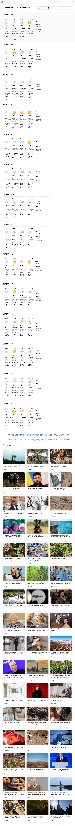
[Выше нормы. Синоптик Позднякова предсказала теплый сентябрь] (37, 554)
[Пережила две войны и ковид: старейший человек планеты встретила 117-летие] (14, 624)
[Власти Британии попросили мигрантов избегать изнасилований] (37, 671)
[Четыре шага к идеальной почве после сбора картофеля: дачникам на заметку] (37, 717)
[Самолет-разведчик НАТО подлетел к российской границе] (37, 600)
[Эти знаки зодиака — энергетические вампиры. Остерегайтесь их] (61, 460)
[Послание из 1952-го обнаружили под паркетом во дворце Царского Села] (61, 507)
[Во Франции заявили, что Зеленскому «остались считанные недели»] (37, 483)
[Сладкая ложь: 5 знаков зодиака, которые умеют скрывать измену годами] (61, 600)
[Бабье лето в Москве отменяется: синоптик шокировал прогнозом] (14, 647)
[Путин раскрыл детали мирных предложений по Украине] (61, 764)
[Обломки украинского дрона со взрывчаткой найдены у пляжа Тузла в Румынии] (61, 788)
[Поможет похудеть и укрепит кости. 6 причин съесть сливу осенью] (14, 530)
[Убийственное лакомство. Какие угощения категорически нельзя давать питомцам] (61, 717)
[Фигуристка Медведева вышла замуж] (61, 624)
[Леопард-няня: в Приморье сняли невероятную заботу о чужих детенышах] (37, 577)
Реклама (12, 825)
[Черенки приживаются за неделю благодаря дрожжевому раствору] (61, 671)
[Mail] (2, 2)
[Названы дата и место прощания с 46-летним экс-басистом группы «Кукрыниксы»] (61, 741)
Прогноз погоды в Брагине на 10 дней (21, 435)
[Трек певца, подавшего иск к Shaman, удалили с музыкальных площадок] (14, 671)
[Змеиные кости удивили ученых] (37, 741)
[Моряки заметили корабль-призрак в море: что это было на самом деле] (37, 764)
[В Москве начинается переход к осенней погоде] (61, 811)
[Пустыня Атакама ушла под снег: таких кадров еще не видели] (61, 647)
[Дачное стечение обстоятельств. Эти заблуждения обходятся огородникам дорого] (14, 764)
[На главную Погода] (6, 2)
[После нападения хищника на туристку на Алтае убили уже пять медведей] (14, 483)
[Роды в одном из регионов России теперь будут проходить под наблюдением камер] (61, 577)
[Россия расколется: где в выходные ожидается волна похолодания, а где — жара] (37, 530)
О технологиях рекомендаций (43, 825)
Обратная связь (54, 825)
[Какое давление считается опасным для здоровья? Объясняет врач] (37, 507)
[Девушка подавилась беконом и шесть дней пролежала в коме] (14, 694)
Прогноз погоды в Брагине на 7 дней (59, 434)
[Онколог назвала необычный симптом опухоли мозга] (61, 694)
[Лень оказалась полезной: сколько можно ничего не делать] (37, 647)
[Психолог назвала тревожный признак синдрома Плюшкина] (14, 811)
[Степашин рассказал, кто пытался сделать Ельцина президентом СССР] (14, 507)
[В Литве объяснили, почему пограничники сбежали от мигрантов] (14, 460)
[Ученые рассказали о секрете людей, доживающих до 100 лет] (37, 788)
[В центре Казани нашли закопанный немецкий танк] (61, 483)
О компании (6, 825)
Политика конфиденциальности (29, 825)
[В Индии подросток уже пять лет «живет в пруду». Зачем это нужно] (14, 600)
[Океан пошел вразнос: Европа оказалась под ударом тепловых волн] (61, 530)
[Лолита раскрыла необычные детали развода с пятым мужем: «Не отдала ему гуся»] (37, 694)
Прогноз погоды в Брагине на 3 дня (15, 434)
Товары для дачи (59, 435)
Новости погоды (38, 435)
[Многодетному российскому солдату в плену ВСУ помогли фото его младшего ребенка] (37, 460)
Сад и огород (48, 435)
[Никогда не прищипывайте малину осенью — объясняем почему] (61, 554)
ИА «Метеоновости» (69, 825)
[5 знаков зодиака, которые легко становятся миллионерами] (14, 577)
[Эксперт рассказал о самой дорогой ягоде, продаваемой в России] (14, 554)
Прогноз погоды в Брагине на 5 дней (37, 434)
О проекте (19, 825)
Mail (2, 825)
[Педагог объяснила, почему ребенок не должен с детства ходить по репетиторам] (14, 717)
